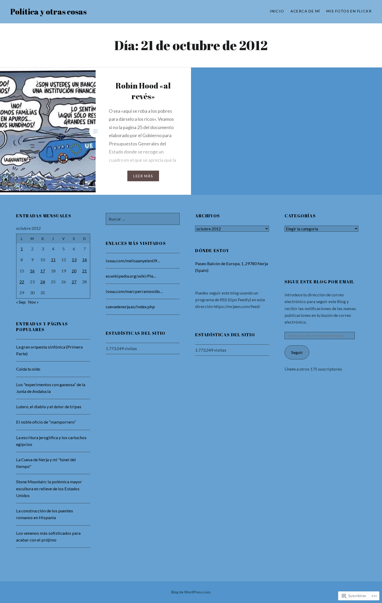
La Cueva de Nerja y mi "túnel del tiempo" (46, 463)
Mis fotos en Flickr (349, 11)
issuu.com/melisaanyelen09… (133, 260)
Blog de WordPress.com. (191, 592)
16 (32, 270)
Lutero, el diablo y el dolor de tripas (48, 406)
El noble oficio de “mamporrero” (46, 421)
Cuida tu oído (28, 368)
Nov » (33, 301)
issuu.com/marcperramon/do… (134, 291)
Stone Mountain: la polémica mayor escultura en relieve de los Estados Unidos (49, 488)
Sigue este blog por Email (319, 282)
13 (74, 259)
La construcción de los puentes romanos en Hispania (44, 514)
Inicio (277, 11)
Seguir (297, 352)
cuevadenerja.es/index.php (130, 306)
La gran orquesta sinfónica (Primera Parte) (49, 350)
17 (42, 270)
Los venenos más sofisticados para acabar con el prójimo (48, 536)
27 (74, 281)
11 (53, 259)
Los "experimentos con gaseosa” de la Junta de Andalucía (50, 388)
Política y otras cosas (48, 11)
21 (84, 270)
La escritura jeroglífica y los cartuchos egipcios (51, 441)
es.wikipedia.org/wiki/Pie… (131, 275)
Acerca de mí (305, 11)
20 (74, 270)
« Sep (21, 301)
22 (21, 281)
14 (84, 259)
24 (42, 281)
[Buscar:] (143, 218)
